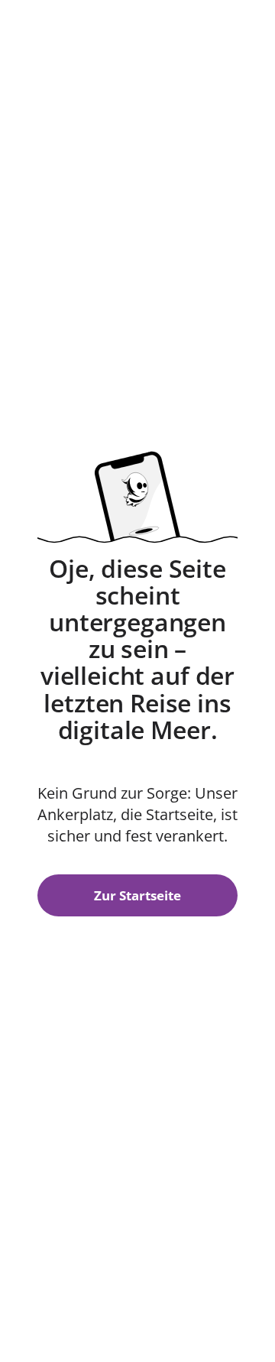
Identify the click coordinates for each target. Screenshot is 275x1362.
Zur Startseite (137, 895)
